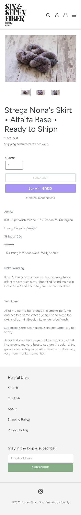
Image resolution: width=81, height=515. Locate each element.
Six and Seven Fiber (33, 502)
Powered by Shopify (57, 502)
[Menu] (74, 14)
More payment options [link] (40, 198)
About (12, 409)
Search (13, 388)
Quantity (10, 158)
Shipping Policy (19, 419)
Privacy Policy (18, 430)
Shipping (10, 144)
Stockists (14, 398)
